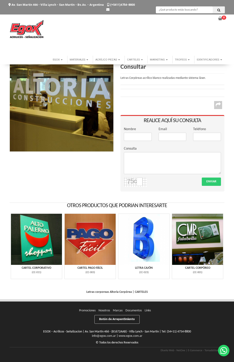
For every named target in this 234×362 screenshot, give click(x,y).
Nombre (130, 129)
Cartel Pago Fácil (90, 268)
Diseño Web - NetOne (173, 350)
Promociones (87, 310)
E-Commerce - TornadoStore (203, 350)
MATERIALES (78, 59)
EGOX (56, 59)
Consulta (130, 149)
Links (148, 310)
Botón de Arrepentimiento (117, 319)
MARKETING (157, 59)
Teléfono (199, 129)
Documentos (133, 310)
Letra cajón (144, 268)
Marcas (117, 310)
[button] (108, 9)
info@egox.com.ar (104, 336)
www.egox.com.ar (130, 336)
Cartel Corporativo (36, 268)
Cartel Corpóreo (197, 268)
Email (163, 129)
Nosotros (104, 310)
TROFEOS (181, 59)
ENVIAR (211, 181)
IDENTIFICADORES (208, 59)
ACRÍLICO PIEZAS (106, 59)
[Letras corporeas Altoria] (61, 99)
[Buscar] (219, 9)
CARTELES (134, 59)
